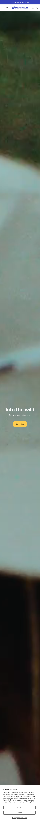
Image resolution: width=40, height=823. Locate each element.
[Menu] (2, 7)
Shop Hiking (20, 424)
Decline (19, 812)
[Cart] (37, 7)
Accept (19, 807)
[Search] (7, 7)
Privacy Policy (31, 802)
